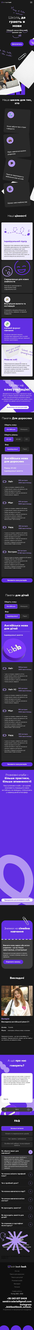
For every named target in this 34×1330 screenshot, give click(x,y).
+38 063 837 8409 (17, 1298)
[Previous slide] (5, 1109)
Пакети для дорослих (17, 1274)
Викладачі (17, 1283)
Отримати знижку (13, 962)
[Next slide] (28, 1109)
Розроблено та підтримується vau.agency (17, 1309)
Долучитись (17, 44)
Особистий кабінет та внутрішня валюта (17, 1144)
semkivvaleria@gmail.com (17, 1301)
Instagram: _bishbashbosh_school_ (18, 1305)
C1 (27, 439)
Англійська (11, 429)
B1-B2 (18, 439)
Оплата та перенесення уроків (17, 1133)
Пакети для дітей (17, 1277)
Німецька (23, 429)
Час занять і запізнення (17, 1139)
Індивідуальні (12, 449)
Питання (17, 1287)
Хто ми (17, 1271)
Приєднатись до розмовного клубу (17, 900)
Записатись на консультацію (17, 407)
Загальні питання (17, 1128)
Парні (25, 449)
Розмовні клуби (17, 1280)
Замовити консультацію (17, 580)
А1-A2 (8, 439)
